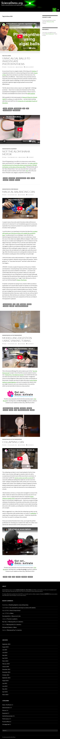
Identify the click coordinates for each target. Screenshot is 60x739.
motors (12, 180)
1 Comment (31, 157)
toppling (6, 306)
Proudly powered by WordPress (8, 737)
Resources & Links (16, 616)
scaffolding (33, 513)
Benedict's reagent (8, 408)
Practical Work (6, 55)
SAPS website (31, 93)
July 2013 (4, 683)
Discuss (4, 710)
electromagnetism (21, 178)
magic (32, 178)
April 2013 (5, 691)
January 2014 (5, 666)
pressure (24, 576)
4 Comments (30, 343)
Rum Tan (4, 621)
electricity (11, 178)
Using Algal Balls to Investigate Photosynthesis (16, 61)
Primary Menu (58, 10)
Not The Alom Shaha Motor (16, 153)
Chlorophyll (18, 108)
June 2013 (4, 686)
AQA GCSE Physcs (7, 304)
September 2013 (6, 677)
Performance (14, 189)
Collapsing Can (13, 442)
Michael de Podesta (7, 627)
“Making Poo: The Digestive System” (14, 374)
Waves (11, 613)
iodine (11, 410)
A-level (5, 178)
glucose (6, 410)
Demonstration (6, 148)
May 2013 (4, 689)
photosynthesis (7, 110)
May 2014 (4, 655)
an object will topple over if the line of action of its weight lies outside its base (19, 233)
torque (12, 306)
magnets (6, 180)
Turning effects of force (22, 306)
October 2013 (5, 675)
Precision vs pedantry (12, 619)
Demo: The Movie (21, 280)
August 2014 (5, 647)
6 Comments (30, 445)
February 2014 (6, 663)
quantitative (16, 110)
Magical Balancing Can (18, 191)
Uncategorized (5, 724)
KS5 (27, 108)
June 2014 (4, 652)
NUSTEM (46, 594)
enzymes (29, 408)
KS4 (24, 108)
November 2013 (6, 672)
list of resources (50, 33)
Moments (23, 304)
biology (10, 108)
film (27, 170)
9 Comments (30, 194)
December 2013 (6, 669)
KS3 (10, 576)
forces (5, 576)
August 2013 (5, 680)
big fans (34, 71)
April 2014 (5, 658)
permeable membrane (24, 410)
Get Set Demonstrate (16, 335)
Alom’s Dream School (15, 610)
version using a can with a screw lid (24, 478)
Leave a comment (29, 67)
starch (32, 410)
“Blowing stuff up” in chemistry (15, 621)
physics (17, 180)
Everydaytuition (6, 616)
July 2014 (4, 649)
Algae (5, 108)
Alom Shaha (20, 67)
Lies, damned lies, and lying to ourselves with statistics (23, 607)
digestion (23, 408)
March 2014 (5, 661)
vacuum (30, 576)
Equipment (14, 148)
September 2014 (6, 644)
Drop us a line (50, 21)
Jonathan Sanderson (20, 589)
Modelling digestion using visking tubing (17, 339)
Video (5, 67)
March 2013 (5, 694)
